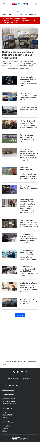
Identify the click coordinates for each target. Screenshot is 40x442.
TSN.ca (4, 417)
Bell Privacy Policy (8, 398)
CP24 (4, 412)
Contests (32, 14)
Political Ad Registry (9, 403)
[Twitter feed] (14, 371)
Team (4, 364)
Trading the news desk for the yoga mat (29, 187)
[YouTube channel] (22, 371)
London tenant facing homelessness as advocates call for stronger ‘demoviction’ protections (29, 287)
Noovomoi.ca (6, 428)
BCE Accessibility (8, 390)
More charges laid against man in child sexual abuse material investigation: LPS (29, 81)
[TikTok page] (18, 371)
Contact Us (18, 361)
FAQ (24, 361)
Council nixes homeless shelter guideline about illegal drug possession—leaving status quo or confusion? (29, 154)
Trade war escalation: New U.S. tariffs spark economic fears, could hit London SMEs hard (29, 223)
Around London (21, 14)
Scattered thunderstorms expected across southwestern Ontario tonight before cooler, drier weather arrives (28, 173)
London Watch (7, 14)
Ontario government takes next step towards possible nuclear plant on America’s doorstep (28, 255)
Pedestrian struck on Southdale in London (28, 108)
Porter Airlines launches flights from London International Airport (28, 96)
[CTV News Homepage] (20, 4)
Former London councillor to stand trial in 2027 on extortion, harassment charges (29, 271)
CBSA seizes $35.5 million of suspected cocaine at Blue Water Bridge (18, 55)
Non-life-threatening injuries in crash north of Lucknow (28, 301)
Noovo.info (6, 426)
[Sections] (4, 4)
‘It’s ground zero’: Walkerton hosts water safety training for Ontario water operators (28, 238)
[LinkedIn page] (26, 371)
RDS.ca (4, 431)
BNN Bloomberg (7, 415)
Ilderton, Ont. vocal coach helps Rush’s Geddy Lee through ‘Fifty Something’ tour (28, 124)
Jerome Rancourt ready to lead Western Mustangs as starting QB (29, 138)
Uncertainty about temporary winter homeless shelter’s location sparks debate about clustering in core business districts (27, 206)
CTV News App (7, 361)
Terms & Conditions (8, 401)
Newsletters (32, 361)
